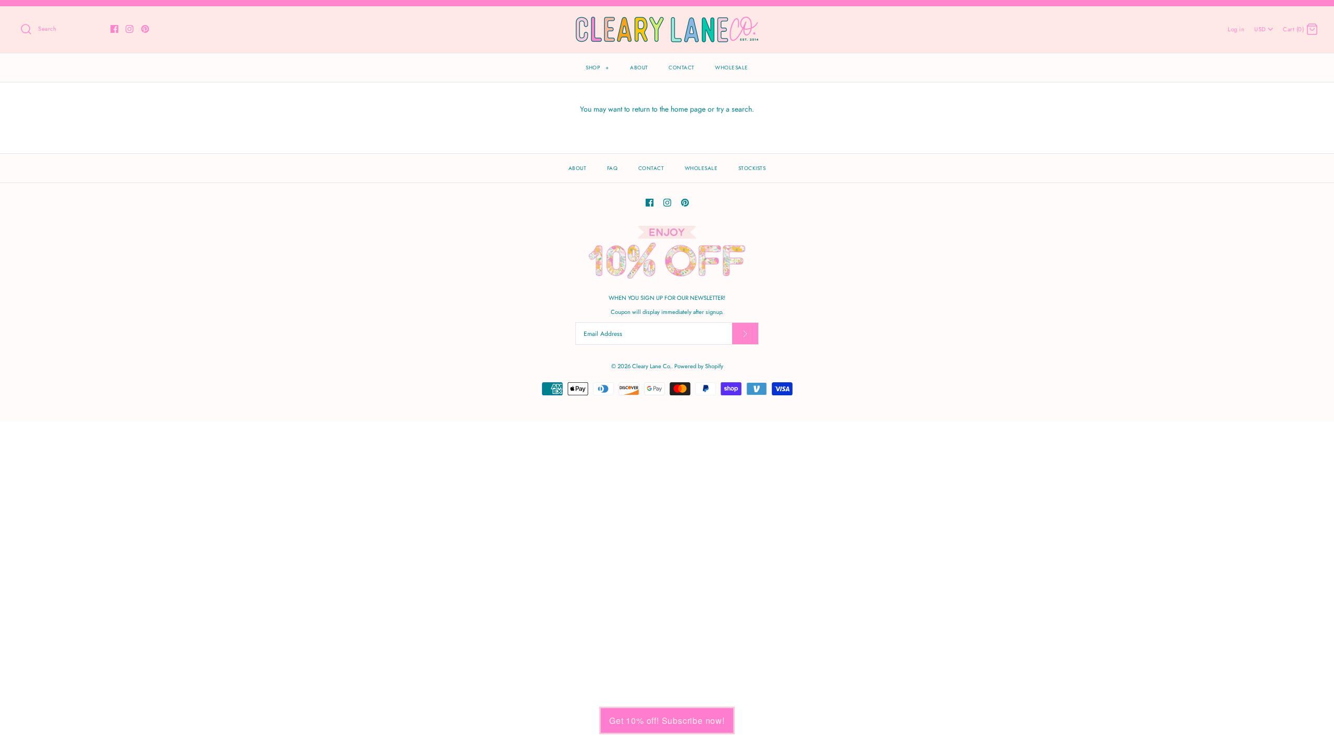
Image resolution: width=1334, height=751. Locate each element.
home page (688, 109)
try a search (734, 109)
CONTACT (682, 67)
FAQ (612, 168)
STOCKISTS (752, 168)
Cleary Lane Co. (651, 366)
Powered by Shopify (698, 366)
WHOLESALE (731, 67)
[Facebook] (114, 29)
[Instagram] (129, 29)
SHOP (597, 67)
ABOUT (639, 67)
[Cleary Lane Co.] (667, 22)
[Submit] (745, 333)
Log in (1236, 29)
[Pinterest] (145, 29)
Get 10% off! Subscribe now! (667, 720)
